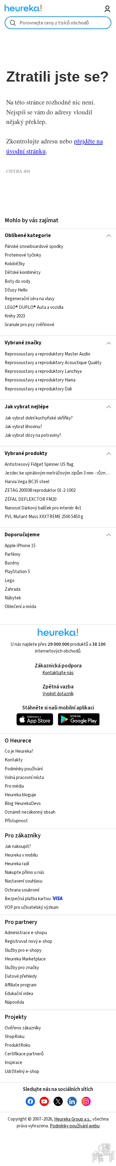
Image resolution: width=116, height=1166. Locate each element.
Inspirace (13, 1062)
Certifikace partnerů (24, 1054)
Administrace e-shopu (26, 933)
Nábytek (13, 598)
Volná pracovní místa (24, 777)
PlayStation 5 (17, 572)
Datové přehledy (21, 976)
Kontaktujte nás (58, 673)
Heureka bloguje (20, 795)
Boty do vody (17, 281)
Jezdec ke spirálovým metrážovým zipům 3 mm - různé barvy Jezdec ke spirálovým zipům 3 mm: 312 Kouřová (58, 473)
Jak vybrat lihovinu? (23, 426)
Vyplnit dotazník (58, 694)
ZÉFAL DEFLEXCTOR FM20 (30, 499)
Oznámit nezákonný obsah (30, 812)
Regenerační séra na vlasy (29, 299)
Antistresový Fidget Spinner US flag (39, 464)
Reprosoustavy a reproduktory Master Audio (47, 354)
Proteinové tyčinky (23, 255)
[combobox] (58, 22)
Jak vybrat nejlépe (27, 407)
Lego (10, 580)
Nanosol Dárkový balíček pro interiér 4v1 (43, 508)
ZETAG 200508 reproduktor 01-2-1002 (40, 490)
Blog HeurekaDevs (23, 803)
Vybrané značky (23, 343)
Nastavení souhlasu (23, 881)
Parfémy (12, 554)
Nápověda (14, 1002)
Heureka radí (17, 864)
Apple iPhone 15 (20, 546)
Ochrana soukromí (22, 890)
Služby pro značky (22, 967)
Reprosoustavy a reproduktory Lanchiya (43, 371)
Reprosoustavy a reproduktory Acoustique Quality (53, 363)
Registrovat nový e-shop (28, 941)
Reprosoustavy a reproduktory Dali (38, 388)
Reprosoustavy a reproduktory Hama (40, 380)
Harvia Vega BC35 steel (27, 482)
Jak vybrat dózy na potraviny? (33, 435)
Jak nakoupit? (18, 846)
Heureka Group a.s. (72, 1119)
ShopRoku (14, 1036)
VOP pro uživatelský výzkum (31, 907)
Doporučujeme (22, 534)
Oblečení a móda (20, 606)
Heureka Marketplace (25, 959)
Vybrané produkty (26, 453)
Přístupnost (16, 821)
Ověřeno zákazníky (23, 1028)
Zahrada (12, 589)
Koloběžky (15, 264)
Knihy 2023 (15, 316)
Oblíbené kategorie (28, 235)
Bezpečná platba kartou (28, 899)
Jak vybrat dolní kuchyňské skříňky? (39, 418)
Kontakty (14, 760)
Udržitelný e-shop (22, 1071)
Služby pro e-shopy (23, 950)
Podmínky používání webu (75, 1126)
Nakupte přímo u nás (24, 872)
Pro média (14, 786)
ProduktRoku (17, 1045)
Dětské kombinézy (23, 273)
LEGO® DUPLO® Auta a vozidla (34, 307)
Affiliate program (21, 985)
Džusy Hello (16, 290)
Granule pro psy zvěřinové (29, 324)
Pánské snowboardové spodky (34, 246)
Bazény (12, 563)
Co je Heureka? (19, 751)
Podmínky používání (24, 769)
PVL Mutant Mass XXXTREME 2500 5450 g (44, 516)
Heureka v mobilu (21, 855)
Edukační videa (19, 993)
